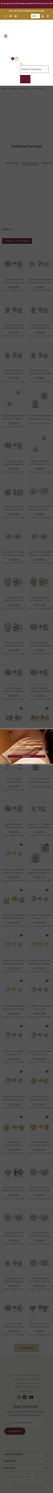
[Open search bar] (21, 64)
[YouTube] (15, 16)
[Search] (25, 79)
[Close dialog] (51, 731)
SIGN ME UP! (26, 756)
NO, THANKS (27, 760)
